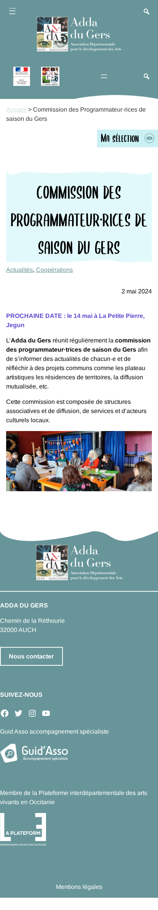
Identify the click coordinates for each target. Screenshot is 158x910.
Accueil (16, 109)
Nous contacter (31, 656)
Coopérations (54, 270)
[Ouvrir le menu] (12, 12)
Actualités (19, 270)
